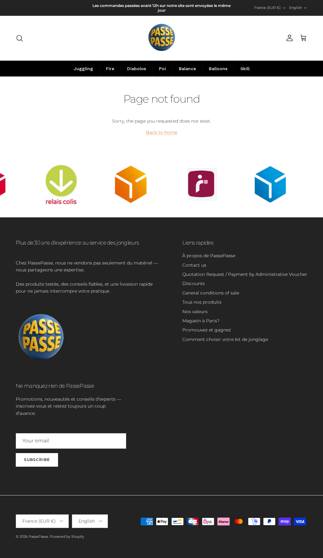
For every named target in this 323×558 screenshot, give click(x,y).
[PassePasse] (162, 38)
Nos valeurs (195, 311)
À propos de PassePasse (208, 255)
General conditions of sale (210, 293)
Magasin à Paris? (201, 321)
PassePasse (38, 536)
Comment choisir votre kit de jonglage (225, 339)
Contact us (194, 265)
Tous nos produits (201, 302)
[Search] (19, 38)
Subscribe (37, 459)
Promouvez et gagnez (206, 330)
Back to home (161, 132)
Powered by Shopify (67, 536)
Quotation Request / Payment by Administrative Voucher (244, 274)
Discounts (193, 283)
